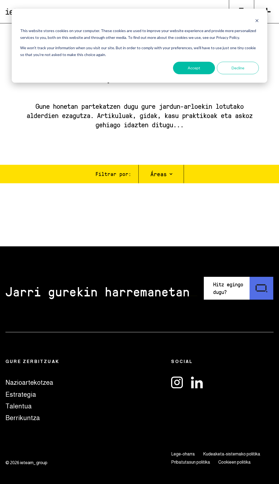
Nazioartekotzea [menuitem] (29, 382)
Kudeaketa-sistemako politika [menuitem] (231, 454)
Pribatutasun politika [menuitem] (190, 462)
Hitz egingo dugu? (228, 288)
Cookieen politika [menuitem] (234, 462)
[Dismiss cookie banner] (257, 20)
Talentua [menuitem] (18, 406)
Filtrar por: (113, 173)
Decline (238, 68)
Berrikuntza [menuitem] (22, 417)
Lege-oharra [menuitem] (183, 454)
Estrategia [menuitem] (20, 394)
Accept (194, 68)
